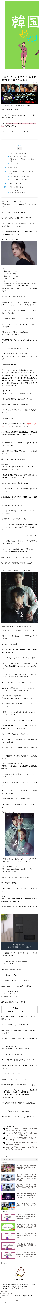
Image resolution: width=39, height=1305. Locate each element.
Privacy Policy (15, 1300)
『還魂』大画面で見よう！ (17, 187)
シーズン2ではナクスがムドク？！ (20, 179)
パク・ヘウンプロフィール (18, 156)
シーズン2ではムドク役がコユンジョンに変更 (21, 172)
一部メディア (13, 163)
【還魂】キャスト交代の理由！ (18, 153)
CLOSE (19, 148)
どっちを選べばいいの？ (17, 192)
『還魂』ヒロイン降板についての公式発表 (21, 160)
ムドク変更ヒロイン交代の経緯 (19, 176)
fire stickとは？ (14, 190)
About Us (24, 1300)
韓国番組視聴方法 (6, 73)
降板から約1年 (13, 167)
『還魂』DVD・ (16, 183)
